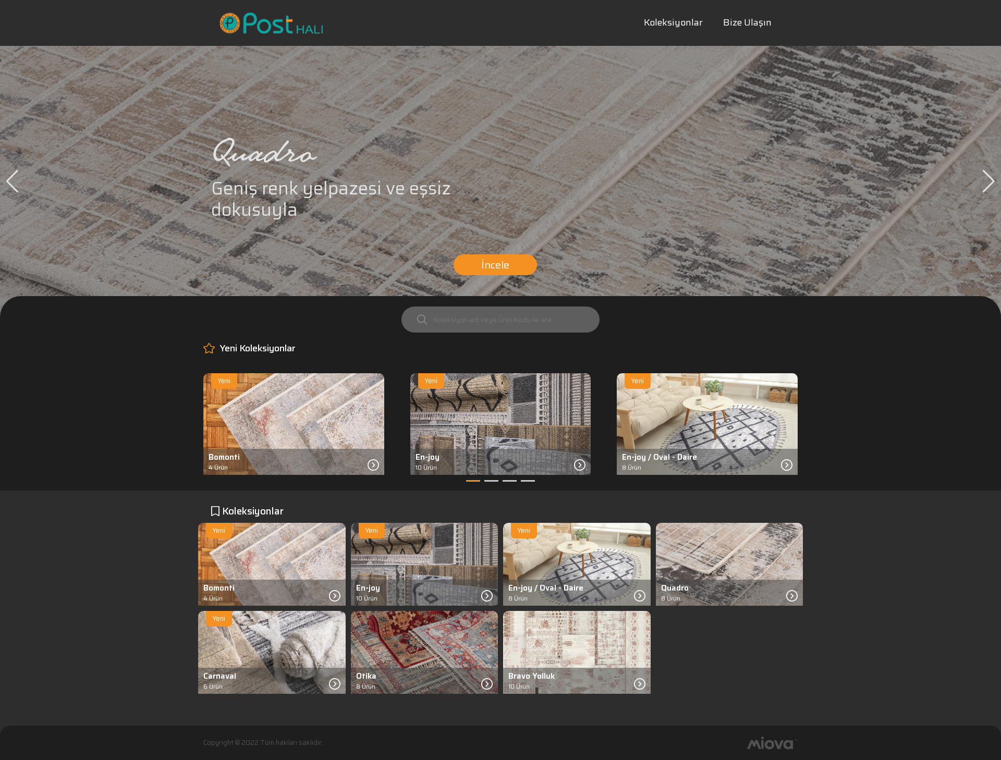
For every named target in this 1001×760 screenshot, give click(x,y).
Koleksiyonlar (673, 23)
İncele (495, 264)
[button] (12, 181)
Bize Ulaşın (747, 23)
